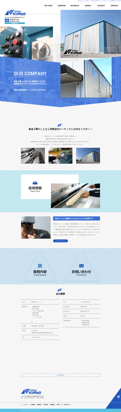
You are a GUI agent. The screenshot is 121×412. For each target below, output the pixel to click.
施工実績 (88, 6)
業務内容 (74, 6)
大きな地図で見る (60, 375)
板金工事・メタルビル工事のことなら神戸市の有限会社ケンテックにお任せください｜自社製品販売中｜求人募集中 (99, 0)
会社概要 (61, 6)
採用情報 (101, 6)
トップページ (48, 6)
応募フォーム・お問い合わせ (114, 6)
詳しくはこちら (61, 241)
